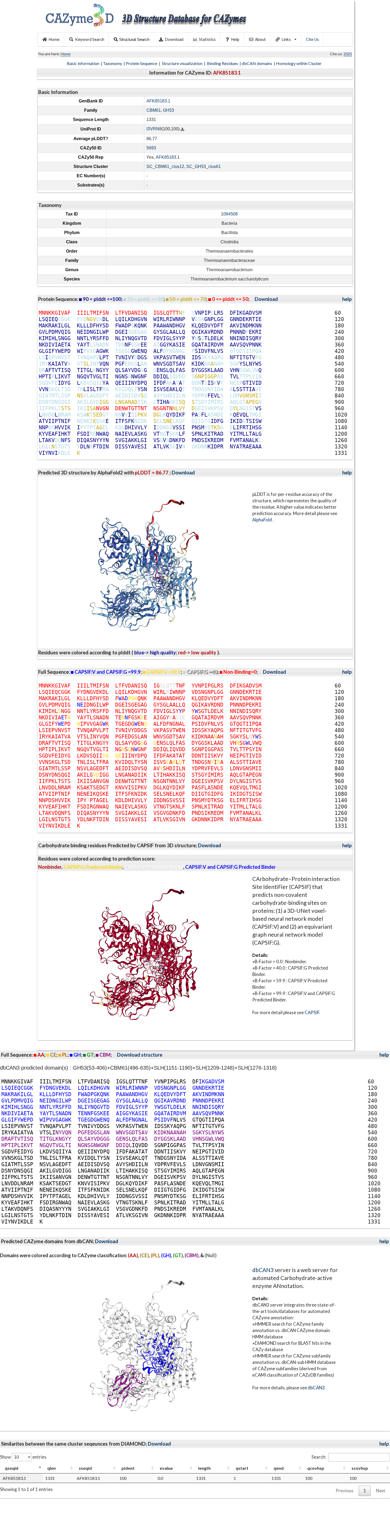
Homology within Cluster (299, 63)
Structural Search (134, 39)
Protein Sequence (142, 63)
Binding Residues (223, 63)
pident (128, 1468)
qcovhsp (315, 1468)
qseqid (11, 1468)
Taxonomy (113, 63)
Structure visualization (182, 63)
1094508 (229, 214)
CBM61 (153, 110)
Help (235, 39)
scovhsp (360, 1468)
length (204, 1468)
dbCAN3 (263, 1269)
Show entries (23, 1457)
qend (279, 1468)
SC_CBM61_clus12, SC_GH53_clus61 (183, 166)
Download (174, 39)
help (347, 299)
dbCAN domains (257, 63)
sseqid (85, 1468)
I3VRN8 (154, 129)
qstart (242, 1468)
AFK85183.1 (158, 101)
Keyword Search (89, 39)
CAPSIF (312, 1012)
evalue (166, 1468)
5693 (151, 148)
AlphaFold (262, 519)
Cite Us (312, 39)
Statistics (207, 39)
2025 (348, 53)
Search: (318, 1457)
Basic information (83, 63)
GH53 (168, 110)
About (260, 39)
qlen (51, 1468)
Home (54, 39)
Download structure (139, 1055)
